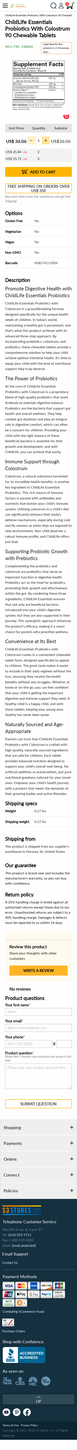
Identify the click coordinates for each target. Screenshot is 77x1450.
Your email (13, 1021)
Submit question (38, 1103)
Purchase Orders (13, 1331)
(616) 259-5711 (19, 1235)
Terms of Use (11, 1425)
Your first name (17, 1005)
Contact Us (10, 1262)
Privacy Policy (29, 1425)
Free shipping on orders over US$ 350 (39, 188)
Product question (18, 1053)
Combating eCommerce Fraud (23, 1311)
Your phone (14, 1037)
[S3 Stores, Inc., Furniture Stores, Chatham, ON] (24, 1355)
